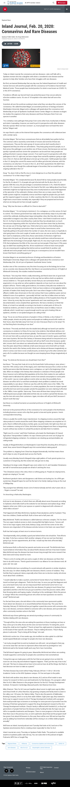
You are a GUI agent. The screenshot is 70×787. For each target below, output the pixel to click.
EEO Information (31, 772)
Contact (56, 767)
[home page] (15, 3)
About (42, 772)
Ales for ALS (24, 747)
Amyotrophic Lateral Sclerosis (41, 747)
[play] (5, 9)
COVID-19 (61, 743)
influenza (24, 743)
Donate (62, 3)
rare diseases (12, 747)
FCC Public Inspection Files (46, 768)
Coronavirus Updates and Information (43, 743)
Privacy (28, 767)
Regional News (6, 20)
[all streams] (67, 9)
